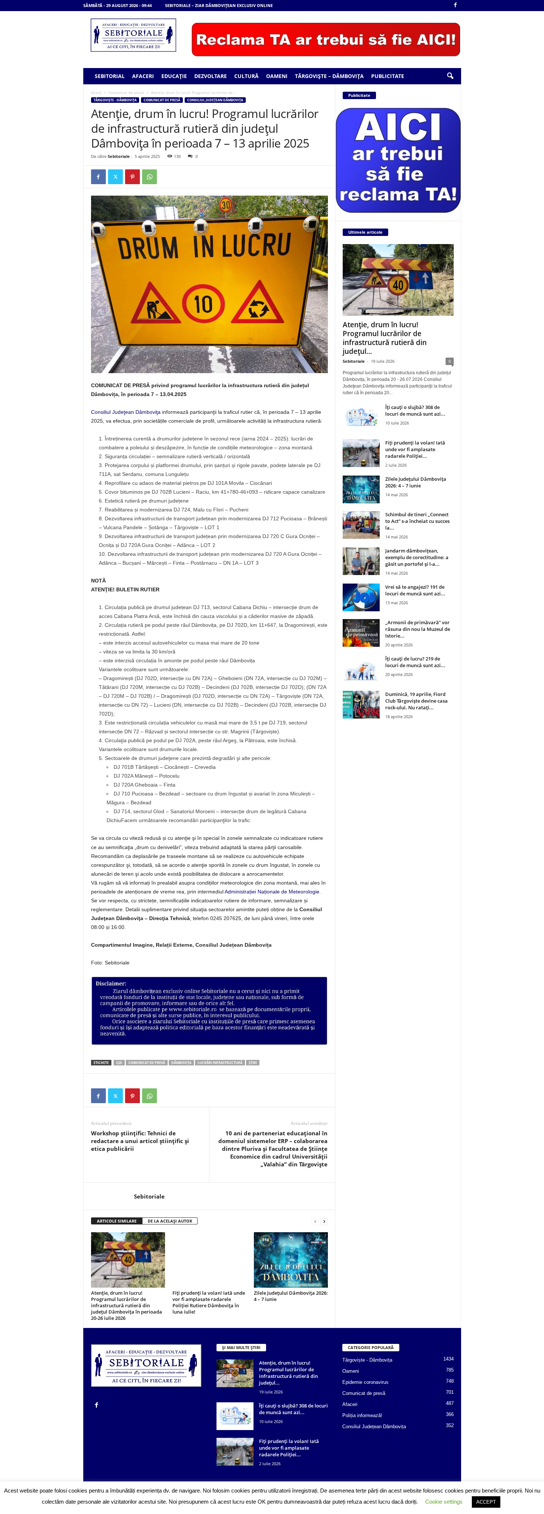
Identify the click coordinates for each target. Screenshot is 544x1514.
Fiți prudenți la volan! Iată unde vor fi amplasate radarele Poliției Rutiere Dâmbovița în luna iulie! (208, 1302)
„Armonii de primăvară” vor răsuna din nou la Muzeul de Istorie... (417, 629)
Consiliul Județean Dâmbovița (215, 100)
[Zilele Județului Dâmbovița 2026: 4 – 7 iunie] (291, 1260)
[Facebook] (455, 5)
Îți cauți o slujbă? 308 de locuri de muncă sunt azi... (415, 410)
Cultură (246, 76)
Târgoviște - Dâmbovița (115, 100)
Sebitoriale (119, 156)
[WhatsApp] (149, 176)
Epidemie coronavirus (365, 1382)
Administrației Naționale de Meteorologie (272, 892)
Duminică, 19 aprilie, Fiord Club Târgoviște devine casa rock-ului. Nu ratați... (416, 701)
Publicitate (387, 76)
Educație (174, 76)
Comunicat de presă (126, 92)
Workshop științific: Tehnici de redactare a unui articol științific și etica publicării (140, 1140)
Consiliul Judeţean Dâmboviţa (126, 412)
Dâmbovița (181, 1062)
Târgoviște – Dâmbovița (329, 76)
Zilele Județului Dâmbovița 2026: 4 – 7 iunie (291, 1296)
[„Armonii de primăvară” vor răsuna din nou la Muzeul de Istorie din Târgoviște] (361, 633)
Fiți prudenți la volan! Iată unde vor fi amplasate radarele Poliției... (415, 449)
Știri (253, 1062)
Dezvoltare (210, 76)
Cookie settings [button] (444, 1501)
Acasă (96, 92)
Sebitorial (110, 76)
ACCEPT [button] (486, 1502)
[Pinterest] (132, 176)
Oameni (277, 76)
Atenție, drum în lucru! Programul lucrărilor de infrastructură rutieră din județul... (385, 338)
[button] (450, 76)
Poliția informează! (362, 1415)
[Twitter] (115, 176)
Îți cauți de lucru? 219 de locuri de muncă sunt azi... (415, 662)
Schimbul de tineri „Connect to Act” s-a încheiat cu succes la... (417, 521)
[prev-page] (315, 1221)
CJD (119, 1062)
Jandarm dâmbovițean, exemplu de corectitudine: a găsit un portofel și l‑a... (417, 557)
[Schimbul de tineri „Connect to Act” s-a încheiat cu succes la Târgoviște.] (361, 525)
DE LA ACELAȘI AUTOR (170, 1221)
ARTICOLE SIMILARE (117, 1221)
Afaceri (143, 76)
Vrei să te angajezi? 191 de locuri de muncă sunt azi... (415, 590)
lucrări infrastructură (220, 1062)
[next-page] (324, 1221)
